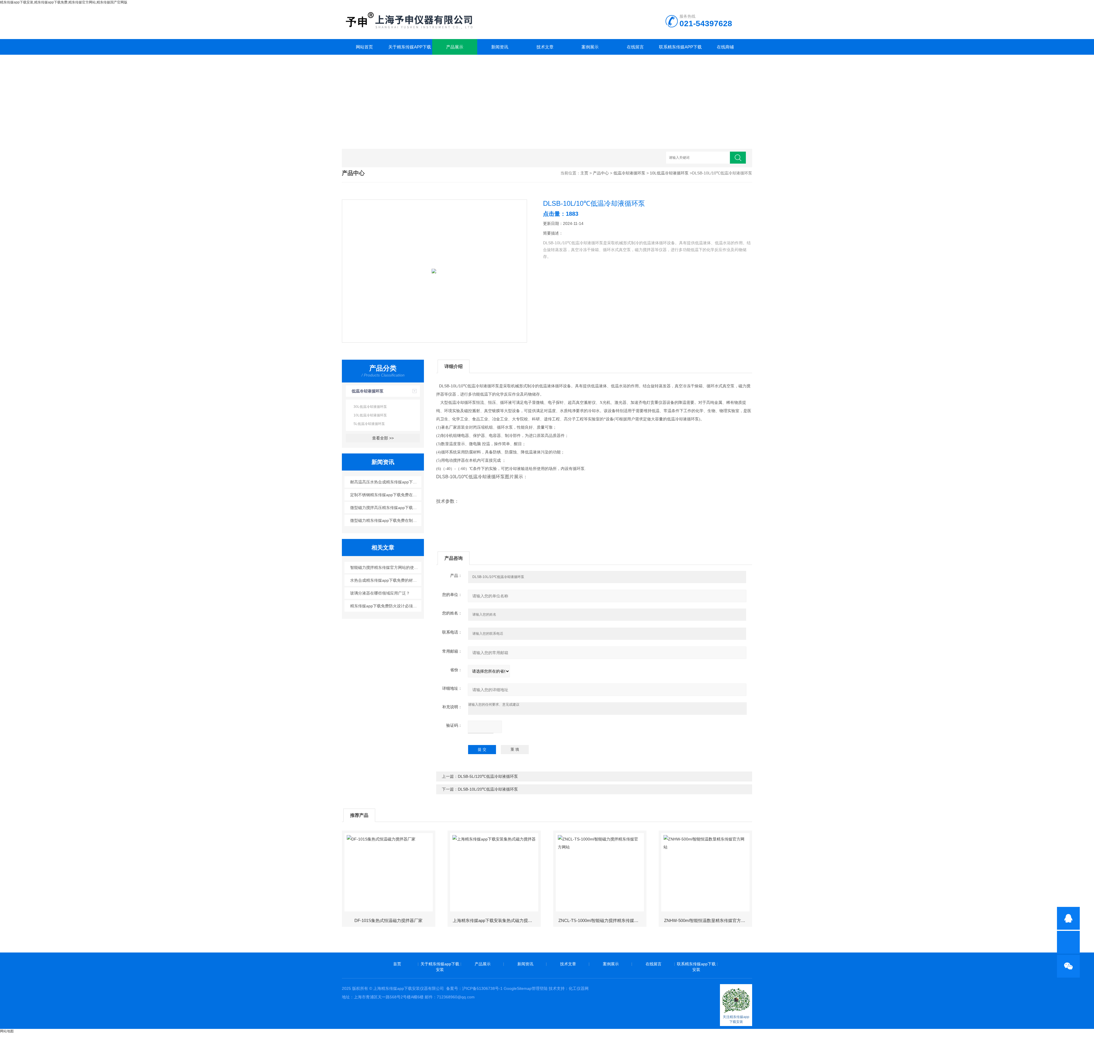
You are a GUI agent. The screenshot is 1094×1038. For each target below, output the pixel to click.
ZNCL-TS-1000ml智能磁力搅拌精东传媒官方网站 (602, 920)
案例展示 (590, 46)
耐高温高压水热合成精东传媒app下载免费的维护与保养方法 (386, 482)
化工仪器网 (579, 988)
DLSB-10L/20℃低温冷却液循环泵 (488, 789)
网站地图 (7, 1031)
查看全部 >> (383, 438)
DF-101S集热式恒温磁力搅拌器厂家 (388, 920)
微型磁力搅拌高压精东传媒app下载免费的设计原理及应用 (386, 507)
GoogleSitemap (518, 988)
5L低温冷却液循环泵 (369, 424)
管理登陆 (540, 988)
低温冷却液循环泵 (629, 173)
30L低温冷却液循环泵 (370, 407)
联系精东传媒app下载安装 (680, 49)
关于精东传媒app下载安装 (409, 49)
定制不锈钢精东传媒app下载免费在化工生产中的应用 (386, 494)
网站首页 (364, 46)
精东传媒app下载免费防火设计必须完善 (385, 606)
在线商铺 (725, 46)
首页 (397, 964)
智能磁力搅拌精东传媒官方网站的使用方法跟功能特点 (386, 567)
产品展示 (454, 46)
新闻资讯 (499, 46)
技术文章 (545, 46)
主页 (584, 173)
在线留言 (635, 46)
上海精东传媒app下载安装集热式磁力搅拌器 (494, 920)
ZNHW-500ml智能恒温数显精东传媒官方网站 (707, 920)
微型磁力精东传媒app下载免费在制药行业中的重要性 (386, 520)
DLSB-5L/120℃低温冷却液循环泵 (488, 776)
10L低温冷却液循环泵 (669, 173)
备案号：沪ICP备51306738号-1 (474, 988)
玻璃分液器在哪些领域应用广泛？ (380, 593)
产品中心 (601, 173)
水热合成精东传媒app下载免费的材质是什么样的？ (386, 580)
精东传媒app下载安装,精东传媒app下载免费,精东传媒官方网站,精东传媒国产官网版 (63, 2)
